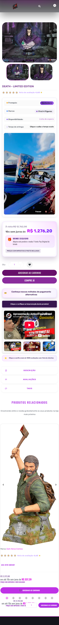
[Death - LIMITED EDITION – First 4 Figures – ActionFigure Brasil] (18, 72)
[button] (3, 484)
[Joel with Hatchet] (29, 484)
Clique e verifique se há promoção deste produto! (29, 304)
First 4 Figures (45, 111)
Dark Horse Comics (14, 549)
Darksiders (47, 103)
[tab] (29, 370)
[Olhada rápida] (4, 438)
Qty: (4, 265)
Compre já (29, 280)
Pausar (38, 211)
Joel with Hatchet (8, 565)
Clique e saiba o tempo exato (42, 127)
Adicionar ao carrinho (29, 273)
